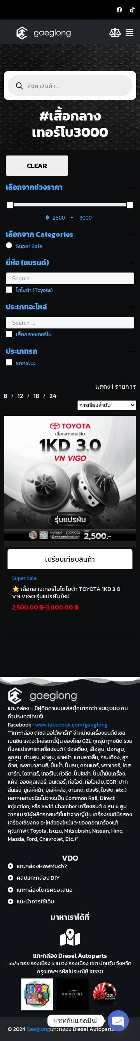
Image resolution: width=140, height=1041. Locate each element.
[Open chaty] (118, 1020)
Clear (37, 166)
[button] (131, 32)
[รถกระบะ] (9, 362)
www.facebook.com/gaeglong (71, 725)
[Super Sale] (9, 245)
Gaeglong (38, 1029)
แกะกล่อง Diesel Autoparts (70, 955)
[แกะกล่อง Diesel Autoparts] (70, 937)
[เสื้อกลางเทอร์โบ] (9, 334)
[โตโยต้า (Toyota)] (9, 289)
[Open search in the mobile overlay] (70, 85)
